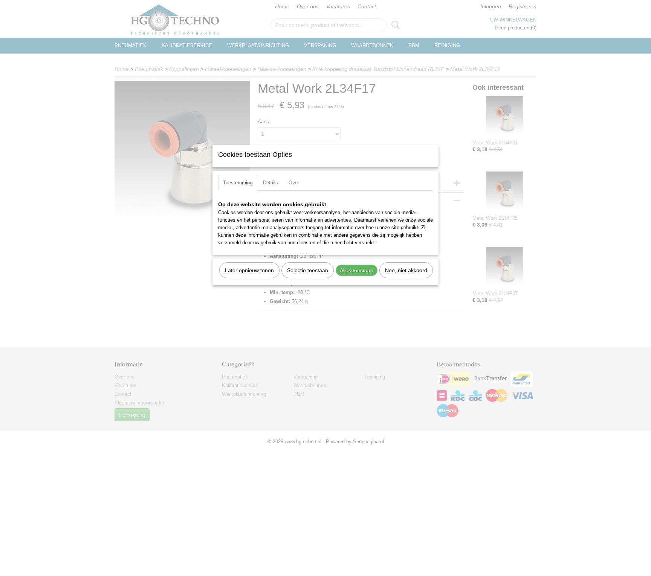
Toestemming (237, 182)
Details (270, 182)
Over (294, 182)
